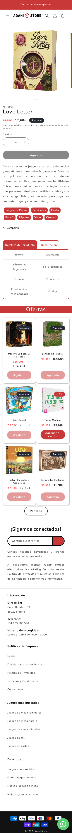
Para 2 (9, 217)
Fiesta (55, 210)
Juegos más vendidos (21, 769)
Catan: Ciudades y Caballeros (19, 481)
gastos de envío (35, 125)
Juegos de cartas (18, 746)
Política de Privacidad (21, 673)
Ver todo (36, 511)
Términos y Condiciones (22, 681)
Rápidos (24, 217)
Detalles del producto (20, 245)
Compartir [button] (12, 228)
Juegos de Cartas (16, 210)
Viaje (37, 217)
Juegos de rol (16, 737)
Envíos (11, 656)
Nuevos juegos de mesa (22, 786)
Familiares (39, 210)
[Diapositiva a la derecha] (44, 100)
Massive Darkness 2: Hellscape (19, 355)
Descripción (49, 245)
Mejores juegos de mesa (23, 794)
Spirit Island (19, 420)
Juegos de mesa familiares (24, 712)
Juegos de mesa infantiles (24, 729)
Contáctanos (15, 689)
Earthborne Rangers (53, 353)
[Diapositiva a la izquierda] (28, 100)
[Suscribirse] (58, 541)
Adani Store (41, 831)
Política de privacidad (22, 574)
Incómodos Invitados (52, 480)
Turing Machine (52, 420)
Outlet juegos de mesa (22, 777)
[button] (7, 16)
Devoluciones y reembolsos (25, 664)
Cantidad (8, 134)
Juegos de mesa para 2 (22, 721)
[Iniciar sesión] (55, 16)
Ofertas (51, 217)
